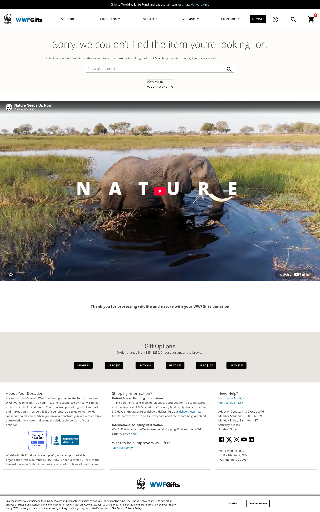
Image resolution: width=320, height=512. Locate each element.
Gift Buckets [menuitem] (110, 19)
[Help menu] (275, 19)
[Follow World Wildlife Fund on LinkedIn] (251, 442)
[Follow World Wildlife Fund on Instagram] (237, 442)
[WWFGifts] (33, 18)
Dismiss (232, 503)
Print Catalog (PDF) (230, 402)
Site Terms (118, 508)
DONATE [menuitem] (258, 19)
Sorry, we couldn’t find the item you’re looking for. (160, 44)
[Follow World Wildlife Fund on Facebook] (222, 442)
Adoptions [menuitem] (70, 19)
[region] (160, 503)
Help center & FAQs (231, 398)
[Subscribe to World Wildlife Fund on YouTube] (244, 442)
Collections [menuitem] (230, 19)
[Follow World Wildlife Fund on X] (229, 442)
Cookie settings (258, 503)
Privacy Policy (133, 508)
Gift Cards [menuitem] (190, 19)
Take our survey (122, 447)
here (134, 434)
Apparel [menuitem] (150, 19)
